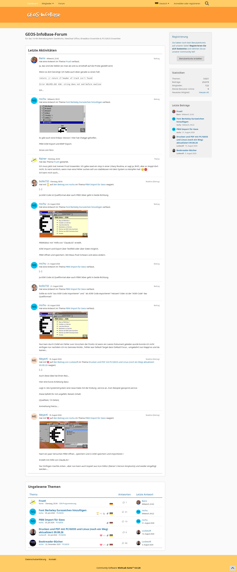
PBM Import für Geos (95, 184)
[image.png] (62, 119)
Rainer (42, 158)
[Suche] (207, 3)
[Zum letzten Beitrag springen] (138, 502)
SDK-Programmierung (67, 503)
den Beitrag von (64, 184)
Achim (41, 544)
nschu (42, 99)
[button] (162, 3)
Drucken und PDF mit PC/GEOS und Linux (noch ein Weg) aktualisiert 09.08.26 (73, 530)
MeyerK (43, 358)
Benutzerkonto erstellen (190, 58)
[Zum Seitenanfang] (233, 568)
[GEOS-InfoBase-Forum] (118, 15)
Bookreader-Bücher (51, 541)
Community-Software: (119, 567)
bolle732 (44, 181)
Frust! (68, 61)
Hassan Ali (204, 92)
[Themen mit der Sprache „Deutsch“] (111, 503)
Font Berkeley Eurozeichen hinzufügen (84, 102)
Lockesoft (42, 535)
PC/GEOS (60, 513)
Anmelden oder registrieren (187, 3)
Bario (42, 58)
